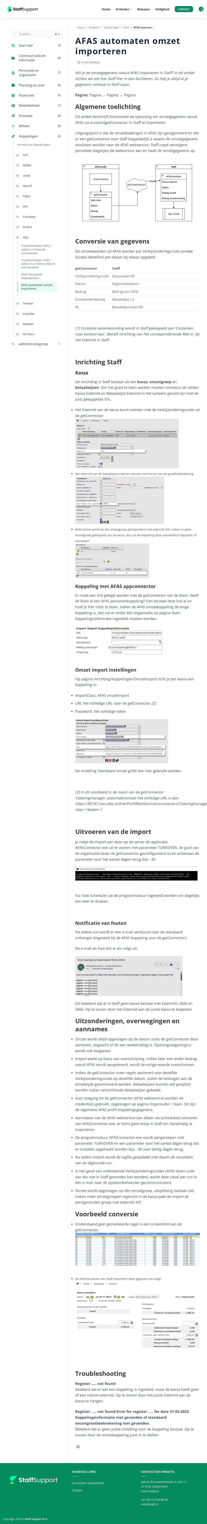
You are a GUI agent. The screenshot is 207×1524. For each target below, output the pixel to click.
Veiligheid (162, 9)
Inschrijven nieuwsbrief (88, 1483)
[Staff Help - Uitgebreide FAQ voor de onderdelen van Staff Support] (23, 9)
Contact (77, 1490)
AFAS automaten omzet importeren (36, 286)
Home (106, 9)
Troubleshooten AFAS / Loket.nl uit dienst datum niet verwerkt (38, 263)
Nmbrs (27, 227)
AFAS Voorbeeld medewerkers (31, 276)
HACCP (27, 186)
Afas (26, 237)
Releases (143, 9)
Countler (29, 314)
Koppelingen (111, 27)
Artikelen (122, 9)
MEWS (27, 165)
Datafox (28, 324)
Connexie (29, 217)
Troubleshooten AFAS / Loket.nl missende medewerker (36, 249)
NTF (25, 155)
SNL (25, 206)
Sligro (27, 196)
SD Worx (28, 334)
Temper (28, 303)
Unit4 (26, 176)
